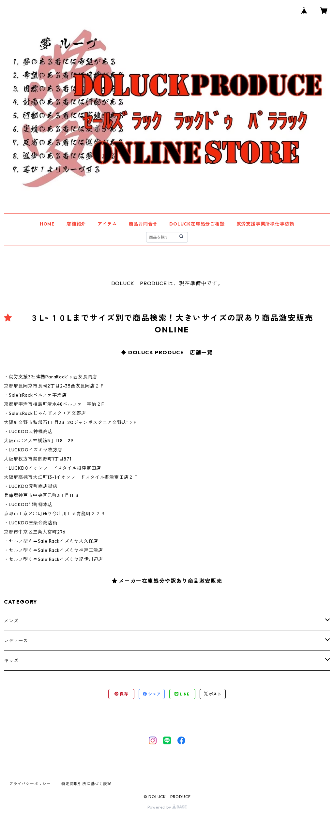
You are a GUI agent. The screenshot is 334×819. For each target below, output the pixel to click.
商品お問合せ (143, 224)
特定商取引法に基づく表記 (86, 783)
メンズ (11, 621)
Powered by (160, 807)
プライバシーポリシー (30, 783)
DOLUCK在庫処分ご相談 (196, 224)
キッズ (11, 661)
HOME (47, 224)
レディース (16, 641)
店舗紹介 (76, 224)
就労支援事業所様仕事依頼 (265, 224)
